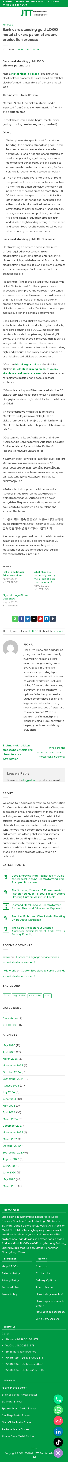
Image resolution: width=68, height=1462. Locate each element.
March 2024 (10, 1119)
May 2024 (9, 1105)
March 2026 (10, 1058)
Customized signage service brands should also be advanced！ (31, 959)
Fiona (36, 49)
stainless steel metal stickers (22, 373)
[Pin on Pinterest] (40, 619)
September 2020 (13, 1152)
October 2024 (12, 1072)
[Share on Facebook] (21, 619)
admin (6, 957)
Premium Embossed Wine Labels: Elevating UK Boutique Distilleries (38, 918)
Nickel (47, 995)
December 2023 (13, 1125)
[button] (5, 13)
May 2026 (9, 1045)
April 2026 (9, 1052)
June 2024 (9, 1099)
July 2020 (9, 1166)
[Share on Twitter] (28, 619)
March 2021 (10, 1139)
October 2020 (12, 1145)
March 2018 (10, 1186)
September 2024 (13, 1078)
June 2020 (9, 1172)
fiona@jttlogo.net (24, 1351)
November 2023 (13, 1132)
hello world (9, 970)
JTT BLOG (8, 25)
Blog (34, 1448)
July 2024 (9, 1092)
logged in (29, 780)
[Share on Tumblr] (53, 619)
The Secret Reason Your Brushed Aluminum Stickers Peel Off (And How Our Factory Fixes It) (38, 931)
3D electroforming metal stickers (35, 369)
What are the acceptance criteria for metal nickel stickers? (51, 752)
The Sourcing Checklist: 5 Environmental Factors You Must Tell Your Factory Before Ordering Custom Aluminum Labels (38, 894)
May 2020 (9, 1179)
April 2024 (9, 1112)
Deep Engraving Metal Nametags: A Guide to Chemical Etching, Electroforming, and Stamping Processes (38, 879)
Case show (10, 1018)
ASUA (7, 995)
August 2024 (11, 1085)
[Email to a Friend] (34, 619)
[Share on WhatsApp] (15, 619)
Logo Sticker (19, 995)
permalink (58, 631)
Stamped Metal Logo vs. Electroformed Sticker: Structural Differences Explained (37, 906)
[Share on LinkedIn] (47, 619)
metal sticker (35, 995)
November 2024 (13, 1065)
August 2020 (11, 1159)
